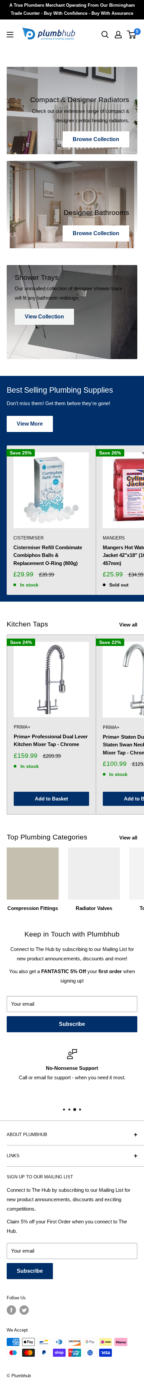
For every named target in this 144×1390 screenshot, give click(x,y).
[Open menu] (10, 34)
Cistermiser (28, 537)
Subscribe (72, 1024)
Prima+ (22, 727)
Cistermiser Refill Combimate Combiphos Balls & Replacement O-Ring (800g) (47, 555)
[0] (132, 35)
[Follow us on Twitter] (24, 1310)
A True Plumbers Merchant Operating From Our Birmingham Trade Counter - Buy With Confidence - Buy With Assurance (72, 9)
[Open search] (105, 34)
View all (128, 624)
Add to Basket (51, 798)
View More (30, 424)
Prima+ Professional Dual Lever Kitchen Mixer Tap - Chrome (51, 740)
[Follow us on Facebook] (11, 1310)
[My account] (118, 34)
